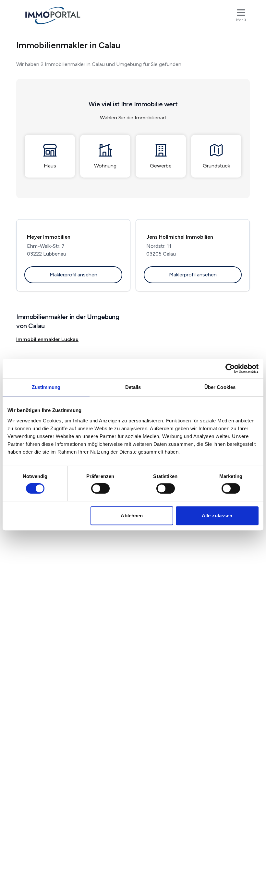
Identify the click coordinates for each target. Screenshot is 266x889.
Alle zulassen (217, 515)
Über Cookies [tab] (220, 387)
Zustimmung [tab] (46, 387)
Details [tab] (133, 387)
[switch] (100, 488)
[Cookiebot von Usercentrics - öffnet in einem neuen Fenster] (230, 368)
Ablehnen (132, 515)
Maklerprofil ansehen (73, 275)
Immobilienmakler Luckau (47, 339)
